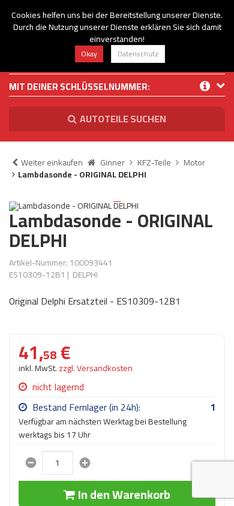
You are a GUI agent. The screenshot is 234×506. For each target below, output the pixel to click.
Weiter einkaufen (52, 162)
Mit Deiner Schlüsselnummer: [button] (79, 87)
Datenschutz (138, 54)
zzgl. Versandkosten (96, 368)
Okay (89, 54)
